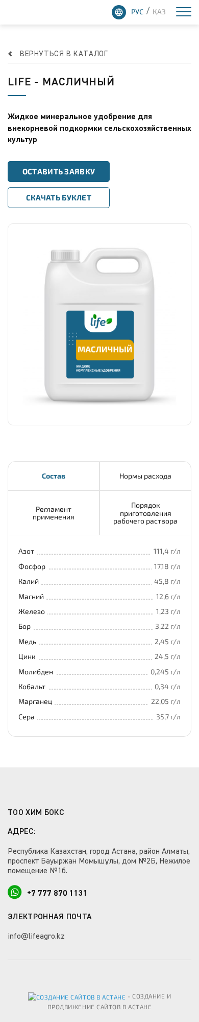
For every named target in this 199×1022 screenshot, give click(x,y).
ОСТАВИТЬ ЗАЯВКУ (58, 171)
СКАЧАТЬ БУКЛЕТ (58, 197)
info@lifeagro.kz (36, 937)
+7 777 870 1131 (57, 894)
